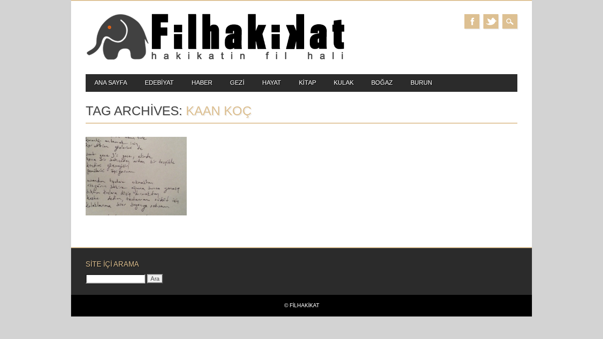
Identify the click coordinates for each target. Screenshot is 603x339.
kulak (344, 82)
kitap (307, 82)
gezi (237, 82)
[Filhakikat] (215, 59)
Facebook (471, 21)
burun (421, 82)
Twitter (490, 21)
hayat (271, 82)
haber (202, 82)
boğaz (382, 82)
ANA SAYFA (110, 82)
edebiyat (159, 82)
